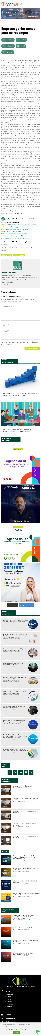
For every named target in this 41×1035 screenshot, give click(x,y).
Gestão (9, 1001)
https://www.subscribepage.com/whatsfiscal (14, 234)
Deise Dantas (18, 955)
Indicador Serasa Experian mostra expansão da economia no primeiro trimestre (20, 394)
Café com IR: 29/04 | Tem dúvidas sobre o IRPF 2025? (25, 836)
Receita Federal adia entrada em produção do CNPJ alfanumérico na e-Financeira (15, 620)
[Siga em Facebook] (10, 772)
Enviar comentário (32, 348)
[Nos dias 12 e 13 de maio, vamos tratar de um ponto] (20, 582)
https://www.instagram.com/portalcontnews (23, 224)
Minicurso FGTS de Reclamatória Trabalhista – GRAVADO (26, 869)
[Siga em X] (15, 772)
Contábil (10, 994)
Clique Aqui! (4, 244)
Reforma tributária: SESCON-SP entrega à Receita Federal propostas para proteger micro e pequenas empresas (15, 636)
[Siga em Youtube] (26, 772)
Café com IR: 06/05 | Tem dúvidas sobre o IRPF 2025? (25, 824)
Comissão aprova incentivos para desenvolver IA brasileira (13, 663)
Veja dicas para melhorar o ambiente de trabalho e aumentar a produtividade (17, 430)
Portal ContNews (14, 219)
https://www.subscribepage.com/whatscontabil (15, 238)
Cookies (14, 1025)
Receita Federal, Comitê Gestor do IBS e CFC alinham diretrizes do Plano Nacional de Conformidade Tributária (15, 736)
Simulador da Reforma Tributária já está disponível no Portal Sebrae (14, 649)
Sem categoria (19, 255)
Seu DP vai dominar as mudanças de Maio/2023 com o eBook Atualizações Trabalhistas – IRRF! (24, 917)
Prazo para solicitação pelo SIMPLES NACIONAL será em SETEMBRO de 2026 (15, 749)
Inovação (10, 1004)
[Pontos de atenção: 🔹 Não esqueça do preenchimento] (20, 464)
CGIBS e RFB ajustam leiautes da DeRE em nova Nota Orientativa (14, 692)
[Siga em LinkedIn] (20, 772)
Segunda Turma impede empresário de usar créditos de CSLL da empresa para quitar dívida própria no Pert (14, 679)
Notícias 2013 (6, 255)
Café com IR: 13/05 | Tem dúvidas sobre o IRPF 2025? (25, 811)
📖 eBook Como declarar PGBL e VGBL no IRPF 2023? (25, 941)
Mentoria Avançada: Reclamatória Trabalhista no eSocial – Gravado (26, 894)
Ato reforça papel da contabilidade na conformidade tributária (14, 706)
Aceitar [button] (16, 1032)
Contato (9, 1015)
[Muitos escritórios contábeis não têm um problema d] (20, 503)
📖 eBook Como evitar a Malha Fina (23, 928)
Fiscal (9, 996)
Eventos (9, 1006)
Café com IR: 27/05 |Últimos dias (22, 786)
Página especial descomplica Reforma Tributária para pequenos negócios (14, 721)
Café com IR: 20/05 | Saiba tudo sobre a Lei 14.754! (25, 799)
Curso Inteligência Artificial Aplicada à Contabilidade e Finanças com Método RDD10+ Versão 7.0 (24, 857)
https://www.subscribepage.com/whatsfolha (14, 229)
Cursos (5, 852)
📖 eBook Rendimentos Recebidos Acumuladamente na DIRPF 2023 (23, 953)
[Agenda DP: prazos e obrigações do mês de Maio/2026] (20, 543)
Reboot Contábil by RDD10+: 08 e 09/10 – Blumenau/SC (25, 881)
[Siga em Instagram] (31, 772)
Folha (9, 999)
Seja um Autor (11, 1018)
